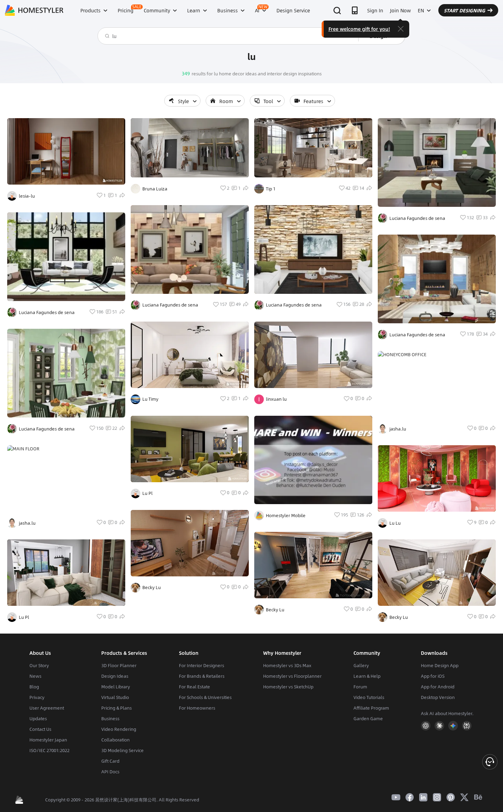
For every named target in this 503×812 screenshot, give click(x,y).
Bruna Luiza (154, 188)
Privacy (36, 697)
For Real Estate (194, 686)
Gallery (361, 665)
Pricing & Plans (116, 707)
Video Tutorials (368, 697)
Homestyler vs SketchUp (288, 686)
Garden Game (368, 718)
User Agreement (46, 707)
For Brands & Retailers (201, 676)
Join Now (400, 10)
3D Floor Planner (119, 665)
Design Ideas (114, 676)
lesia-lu (27, 195)
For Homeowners (197, 707)
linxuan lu (276, 399)
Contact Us (40, 729)
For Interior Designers (201, 665)
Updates (38, 718)
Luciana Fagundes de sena (47, 312)
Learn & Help (367, 676)
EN (421, 10)
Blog (34, 686)
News (35, 676)
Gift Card (110, 761)
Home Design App (440, 665)
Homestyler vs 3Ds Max (287, 665)
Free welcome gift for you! (359, 28)
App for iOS (432, 676)
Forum (360, 686)
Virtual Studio (115, 697)
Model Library (115, 686)
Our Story (39, 665)
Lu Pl (24, 617)
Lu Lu (395, 523)
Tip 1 (270, 188)
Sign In (375, 10)
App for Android (437, 686)
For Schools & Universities (205, 697)
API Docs (110, 771)
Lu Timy (150, 399)
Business (110, 718)
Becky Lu (151, 587)
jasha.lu (27, 523)
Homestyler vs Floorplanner (292, 676)
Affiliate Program (371, 707)
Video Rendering (118, 729)
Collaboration (115, 739)
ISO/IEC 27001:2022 (49, 750)
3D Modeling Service (122, 750)
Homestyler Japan (48, 739)
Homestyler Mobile (286, 515)
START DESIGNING (464, 10)
